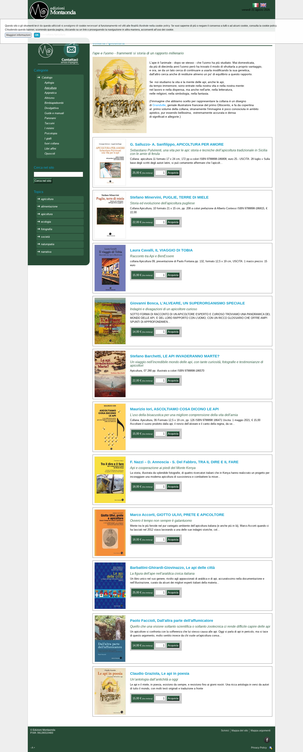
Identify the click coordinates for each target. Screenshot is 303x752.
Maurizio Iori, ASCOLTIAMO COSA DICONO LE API (174, 409)
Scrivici (225, 730)
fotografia (46, 229)
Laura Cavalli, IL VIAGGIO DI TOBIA (161, 250)
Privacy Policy (259, 747)
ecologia (46, 221)
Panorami (50, 118)
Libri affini (50, 148)
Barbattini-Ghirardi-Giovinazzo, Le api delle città (172, 568)
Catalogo (47, 77)
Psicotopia (51, 133)
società (45, 236)
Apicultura (50, 87)
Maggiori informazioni (18, 35)
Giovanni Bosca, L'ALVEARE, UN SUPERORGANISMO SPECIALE (187, 303)
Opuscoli (50, 153)
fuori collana (52, 143)
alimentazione (49, 206)
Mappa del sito (239, 730)
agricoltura (47, 199)
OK (37, 35)
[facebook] (267, 740)
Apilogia (49, 82)
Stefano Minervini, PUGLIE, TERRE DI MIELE (169, 197)
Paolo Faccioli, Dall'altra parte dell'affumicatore (171, 621)
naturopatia (47, 244)
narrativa (46, 251)
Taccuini (49, 123)
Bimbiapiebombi (54, 102)
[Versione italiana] (255, 4)
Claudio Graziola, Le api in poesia (159, 673)
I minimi (49, 128)
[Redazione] (271, 747)
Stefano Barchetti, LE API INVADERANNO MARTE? (175, 356)
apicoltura (47, 214)
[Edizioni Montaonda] (53, 10)
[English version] (263, 4)
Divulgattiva (52, 108)
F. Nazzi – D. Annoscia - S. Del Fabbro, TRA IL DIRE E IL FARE (184, 462)
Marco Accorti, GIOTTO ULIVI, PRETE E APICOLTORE (177, 515)
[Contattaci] (58, 52)
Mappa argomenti (260, 730)
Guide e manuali (54, 113)
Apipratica (50, 92)
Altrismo (49, 97)
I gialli (48, 138)
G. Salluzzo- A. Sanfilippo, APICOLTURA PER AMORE (177, 144)
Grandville (159, 105)
